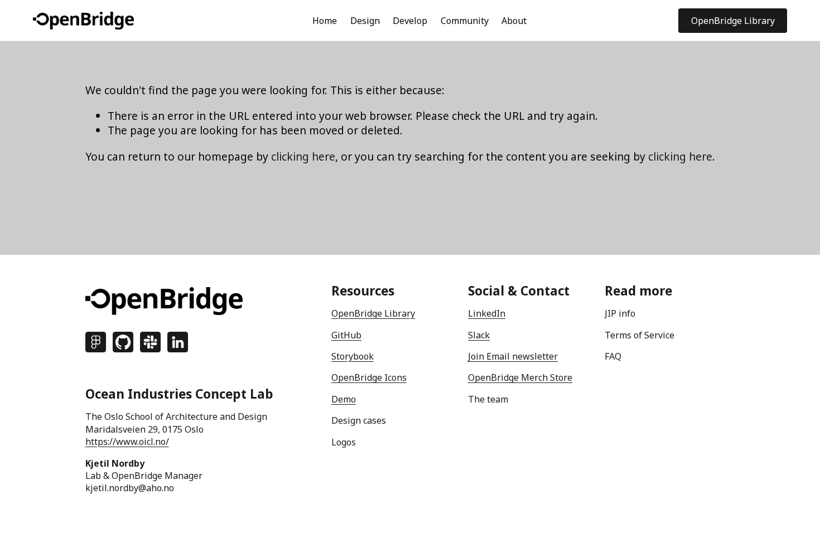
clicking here (303, 156)
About (514, 20)
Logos (343, 442)
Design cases (358, 420)
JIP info (620, 313)
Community (465, 20)
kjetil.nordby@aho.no (129, 488)
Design (365, 20)
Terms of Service (639, 335)
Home (324, 20)
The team (488, 399)
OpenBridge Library (733, 20)
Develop (410, 20)
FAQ (613, 356)
